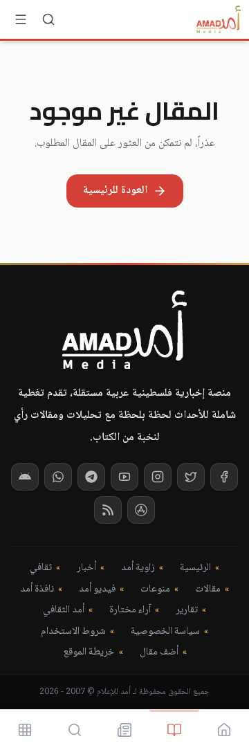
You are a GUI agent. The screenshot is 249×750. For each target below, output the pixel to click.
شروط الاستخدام (73, 632)
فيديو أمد (97, 590)
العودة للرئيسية (115, 190)
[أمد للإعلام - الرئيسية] (218, 19)
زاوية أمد (138, 568)
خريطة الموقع (89, 653)
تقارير (187, 611)
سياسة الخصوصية (165, 632)
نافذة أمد (37, 590)
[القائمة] (20, 19)
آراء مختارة (130, 611)
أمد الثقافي (63, 611)
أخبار (86, 568)
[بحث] (48, 19)
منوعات (155, 590)
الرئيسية (195, 568)
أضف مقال (159, 653)
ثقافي (41, 568)
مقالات (208, 590)
